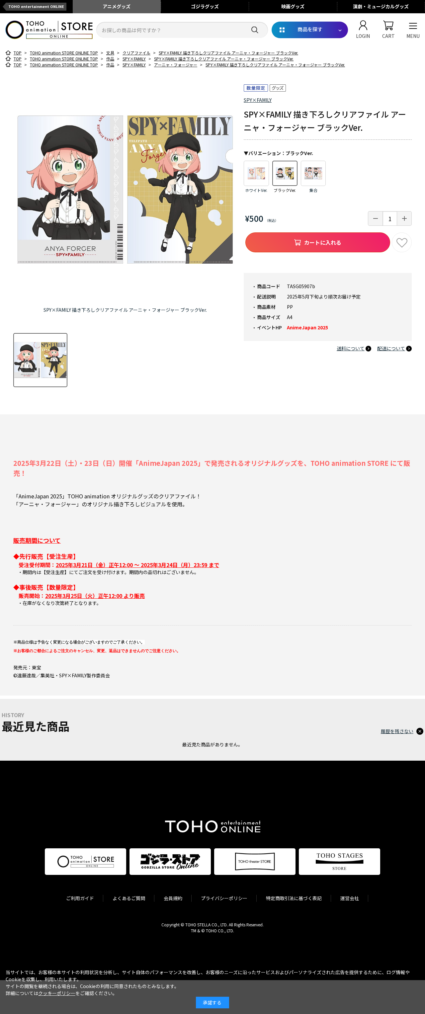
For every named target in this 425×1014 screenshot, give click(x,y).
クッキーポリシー (56, 993)
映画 (292, 6)
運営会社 (349, 898)
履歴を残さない (397, 731)
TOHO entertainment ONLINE (36, 6)
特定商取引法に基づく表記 (294, 898)
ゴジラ (205, 6)
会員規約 (173, 898)
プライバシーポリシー (224, 898)
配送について (391, 348)
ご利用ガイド (80, 898)
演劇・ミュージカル (381, 6)
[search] (254, 30)
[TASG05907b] (40, 360)
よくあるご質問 (129, 898)
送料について (351, 348)
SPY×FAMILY (258, 100)
